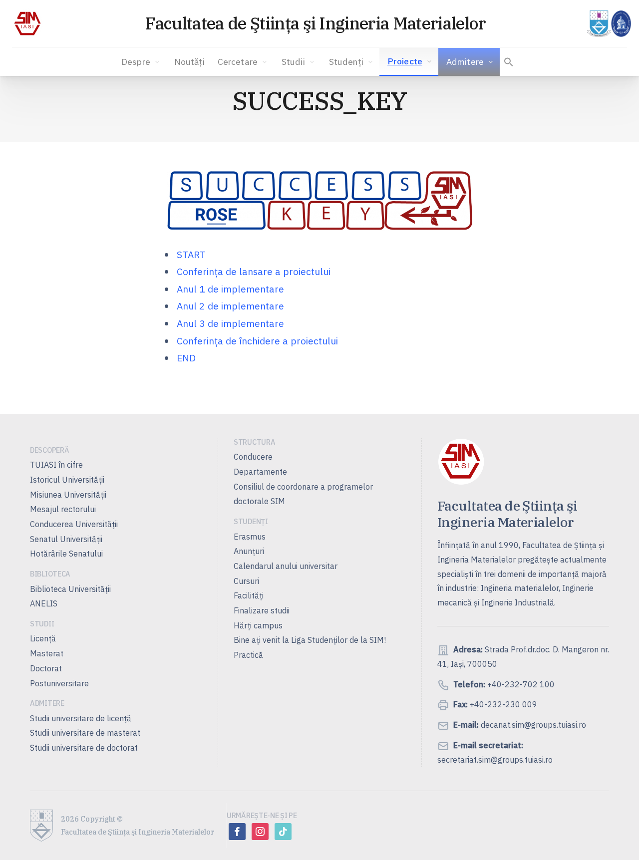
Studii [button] (293, 61)
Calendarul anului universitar (285, 566)
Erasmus (250, 537)
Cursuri (246, 581)
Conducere (253, 457)
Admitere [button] (465, 61)
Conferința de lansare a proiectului (253, 271)
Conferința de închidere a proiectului (257, 340)
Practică (248, 655)
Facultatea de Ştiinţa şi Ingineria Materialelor (315, 23)
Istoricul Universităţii (67, 480)
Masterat (46, 653)
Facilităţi (249, 595)
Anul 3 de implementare (230, 323)
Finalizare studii (262, 610)
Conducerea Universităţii (74, 524)
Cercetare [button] (238, 61)
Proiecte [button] (404, 61)
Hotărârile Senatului (66, 554)
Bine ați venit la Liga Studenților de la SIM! (310, 640)
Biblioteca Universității (70, 589)
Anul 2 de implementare (230, 305)
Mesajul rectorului (63, 509)
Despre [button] (135, 61)
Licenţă (43, 638)
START (191, 254)
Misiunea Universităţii (68, 495)
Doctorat (46, 668)
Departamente (260, 472)
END (186, 357)
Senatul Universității (66, 539)
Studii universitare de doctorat (84, 748)
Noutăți (189, 61)
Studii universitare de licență (80, 718)
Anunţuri (249, 551)
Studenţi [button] (346, 61)
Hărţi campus (258, 625)
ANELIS (43, 603)
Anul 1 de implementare (230, 289)
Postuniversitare (59, 683)
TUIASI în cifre (56, 465)
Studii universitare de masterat (85, 733)
